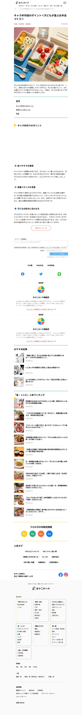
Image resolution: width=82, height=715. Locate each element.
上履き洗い (55, 615)
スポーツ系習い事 (57, 640)
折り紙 (37, 613)
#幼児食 (27, 24)
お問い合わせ (20, 703)
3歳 (17, 667)
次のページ (39, 228)
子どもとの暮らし (34, 5)
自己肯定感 (20, 605)
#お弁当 (21, 24)
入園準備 (20, 656)
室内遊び (56, 557)
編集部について (21, 690)
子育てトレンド (57, 607)
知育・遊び (28, 5)
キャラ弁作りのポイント (25, 106)
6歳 (30, 667)
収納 (53, 610)
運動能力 (37, 634)
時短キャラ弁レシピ (23, 109)
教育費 (54, 613)
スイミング (55, 634)
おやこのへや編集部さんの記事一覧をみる (40, 309)
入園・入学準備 (56, 5)
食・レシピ (41, 5)
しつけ (45, 557)
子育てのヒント (21, 5)
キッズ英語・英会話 (58, 629)
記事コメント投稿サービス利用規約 (27, 693)
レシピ (19, 637)
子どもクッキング (32, 551)
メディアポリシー (21, 697)
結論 (17, 113)
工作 (36, 607)
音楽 (53, 631)
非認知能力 (54, 562)
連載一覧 (19, 677)
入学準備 (20, 653)
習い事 (51, 5)
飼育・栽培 (38, 610)
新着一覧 (51, 677)
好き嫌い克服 (29, 562)
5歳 (25, 667)
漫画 (61, 5)
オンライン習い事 (50, 551)
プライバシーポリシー (48, 693)
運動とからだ (46, 5)
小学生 (35, 667)
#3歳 (15, 24)
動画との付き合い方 (31, 557)
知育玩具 (37, 605)
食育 (18, 642)
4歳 (21, 667)
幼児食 (19, 640)
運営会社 (31, 690)
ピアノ (54, 637)
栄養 (18, 634)
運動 (36, 629)
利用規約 (40, 690)
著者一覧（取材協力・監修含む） (35, 677)
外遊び (37, 618)
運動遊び (42, 562)
